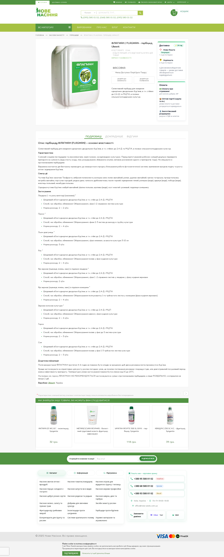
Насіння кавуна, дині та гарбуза (106, 497)
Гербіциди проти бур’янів (107, 510)
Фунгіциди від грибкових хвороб (51, 512)
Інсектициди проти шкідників (76, 512)
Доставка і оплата (59, 2)
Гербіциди (74, 35)
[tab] (93, 136)
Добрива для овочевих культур (78, 504)
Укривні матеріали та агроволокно (105, 519)
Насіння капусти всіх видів (79, 489)
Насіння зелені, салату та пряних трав (51, 504)
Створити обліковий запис (151, 2)
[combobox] (112, 13)
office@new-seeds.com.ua (146, 506)
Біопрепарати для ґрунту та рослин (52, 519)
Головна (43, 2)
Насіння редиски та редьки (80, 496)
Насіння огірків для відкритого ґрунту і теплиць (108, 483)
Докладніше (114, 136)
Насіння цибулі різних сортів (52, 496)
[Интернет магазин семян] (57, 12)
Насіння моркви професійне (108, 489)
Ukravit (51, 383)
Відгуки (132, 136)
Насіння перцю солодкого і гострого (52, 490)
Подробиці (94, 136)
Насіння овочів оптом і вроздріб (50, 483)
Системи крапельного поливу (81, 517)
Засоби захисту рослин (106, 503)
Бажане (119, 2)
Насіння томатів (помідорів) (80, 481)
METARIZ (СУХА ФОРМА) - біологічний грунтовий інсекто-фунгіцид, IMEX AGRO (92, 431)
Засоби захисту (57, 35)
